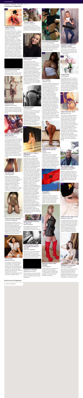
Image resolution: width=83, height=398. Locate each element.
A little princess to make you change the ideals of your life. (31, 246)
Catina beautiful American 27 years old (31, 222)
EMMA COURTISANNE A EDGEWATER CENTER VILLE (49, 149)
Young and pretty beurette (13, 218)
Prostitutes (6, 4)
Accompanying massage (12, 69)
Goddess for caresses (30, 269)
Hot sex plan (8, 258)
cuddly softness (10, 27)
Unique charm (65, 74)
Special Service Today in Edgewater (31, 153)
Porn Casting (46, 80)
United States (13, 4)
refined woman (9, 104)
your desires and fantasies (50, 41)
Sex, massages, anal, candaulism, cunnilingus (68, 167)
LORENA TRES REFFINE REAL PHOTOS (12, 134)
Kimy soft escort (29, 107)
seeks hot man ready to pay (69, 216)
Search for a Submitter (30, 58)
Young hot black (28, 22)
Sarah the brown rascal (68, 111)
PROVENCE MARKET (8, 1)
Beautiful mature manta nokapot (49, 264)
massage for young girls (68, 265)
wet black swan (9, 173)
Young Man (45, 192)
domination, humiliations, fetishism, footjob (68, 45)
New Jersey (20, 4)
